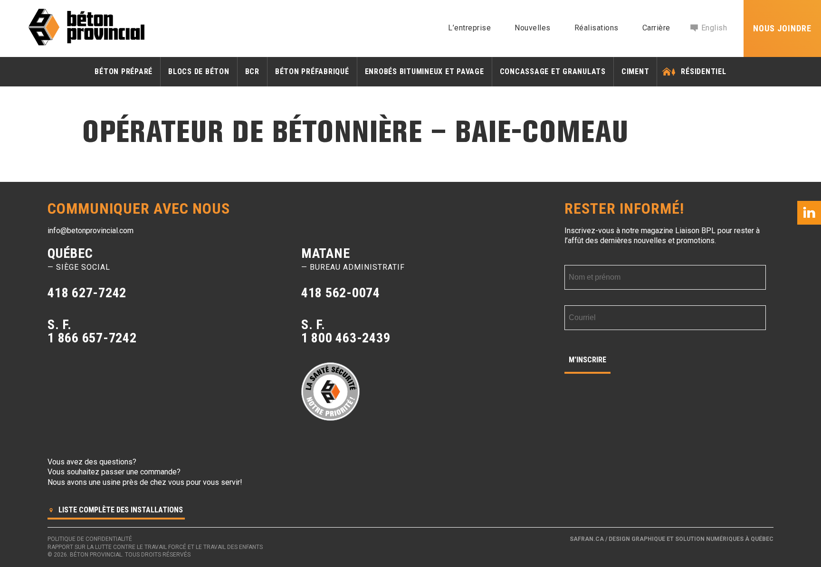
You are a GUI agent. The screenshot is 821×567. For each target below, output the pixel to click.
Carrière (656, 27)
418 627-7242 (87, 293)
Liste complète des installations (120, 509)
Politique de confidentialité (90, 539)
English (714, 27)
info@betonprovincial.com (91, 230)
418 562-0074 (340, 293)
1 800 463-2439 (346, 338)
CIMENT (635, 71)
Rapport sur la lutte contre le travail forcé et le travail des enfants (155, 547)
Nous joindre (782, 28)
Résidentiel (703, 71)
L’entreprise (469, 27)
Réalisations (596, 27)
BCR (252, 71)
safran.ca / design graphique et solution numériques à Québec (671, 539)
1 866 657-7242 (92, 338)
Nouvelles (533, 27)
